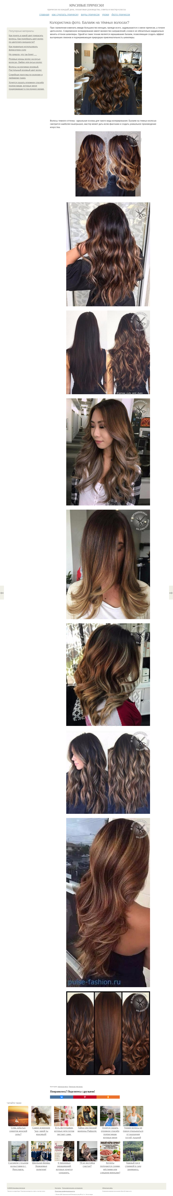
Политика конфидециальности (65, 1191)
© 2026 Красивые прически (16, 1188)
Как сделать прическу (65, 14)
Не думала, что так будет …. (23, 54)
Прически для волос (76, 1086)
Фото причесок (121, 14)
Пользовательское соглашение (72, 1188)
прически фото (63, 1086)
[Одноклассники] (108, 1097)
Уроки (105, 14)
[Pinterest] (85, 1097)
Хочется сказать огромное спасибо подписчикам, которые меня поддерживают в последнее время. (26, 85)
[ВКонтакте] (61, 1097)
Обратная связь (107, 1188)
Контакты (58, 1188)
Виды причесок (90, 14)
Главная (44, 14)
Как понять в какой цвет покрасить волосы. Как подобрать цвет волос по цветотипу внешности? (26, 38)
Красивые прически (86, 5)
